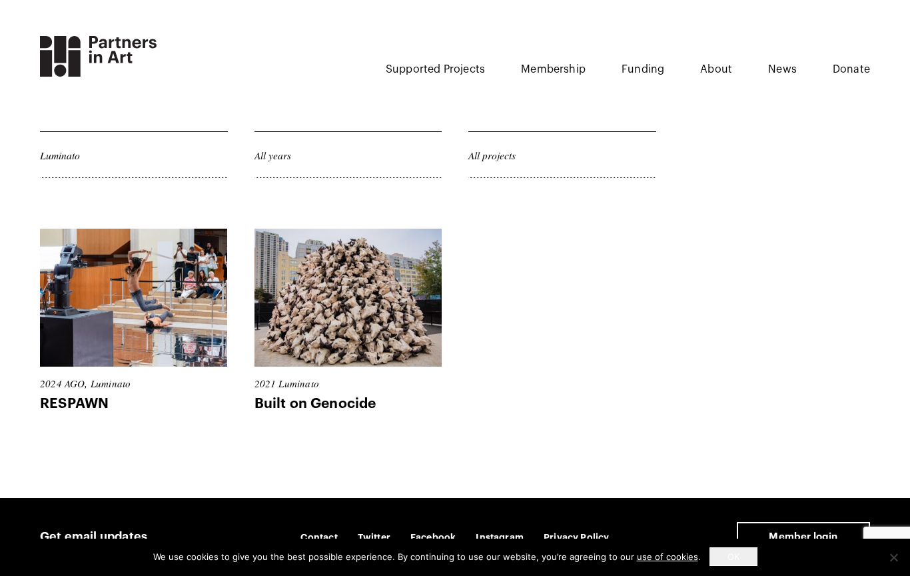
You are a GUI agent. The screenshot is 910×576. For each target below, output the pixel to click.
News (782, 69)
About (716, 69)
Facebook (433, 537)
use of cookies (667, 556)
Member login (803, 537)
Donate (851, 69)
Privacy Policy (577, 537)
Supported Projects (435, 69)
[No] (893, 557)
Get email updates (93, 537)
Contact (318, 537)
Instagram (500, 537)
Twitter (374, 537)
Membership (553, 69)
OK (733, 556)
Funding (643, 69)
